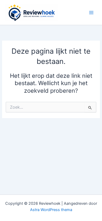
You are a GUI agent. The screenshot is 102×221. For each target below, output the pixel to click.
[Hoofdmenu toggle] (91, 12)
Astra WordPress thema (51, 209)
